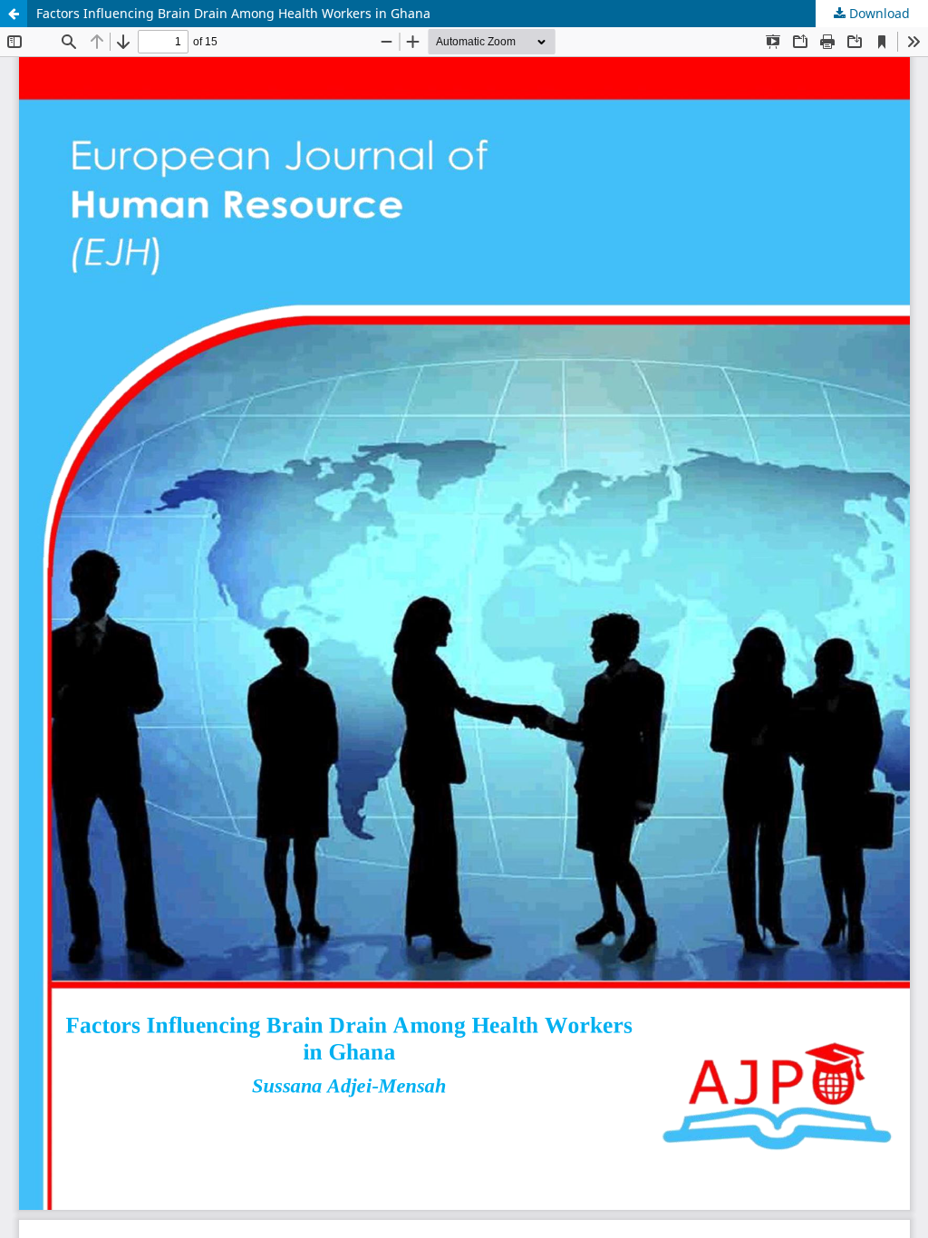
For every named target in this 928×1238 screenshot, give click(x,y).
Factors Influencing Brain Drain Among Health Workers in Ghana (233, 13)
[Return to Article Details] (13, 13)
